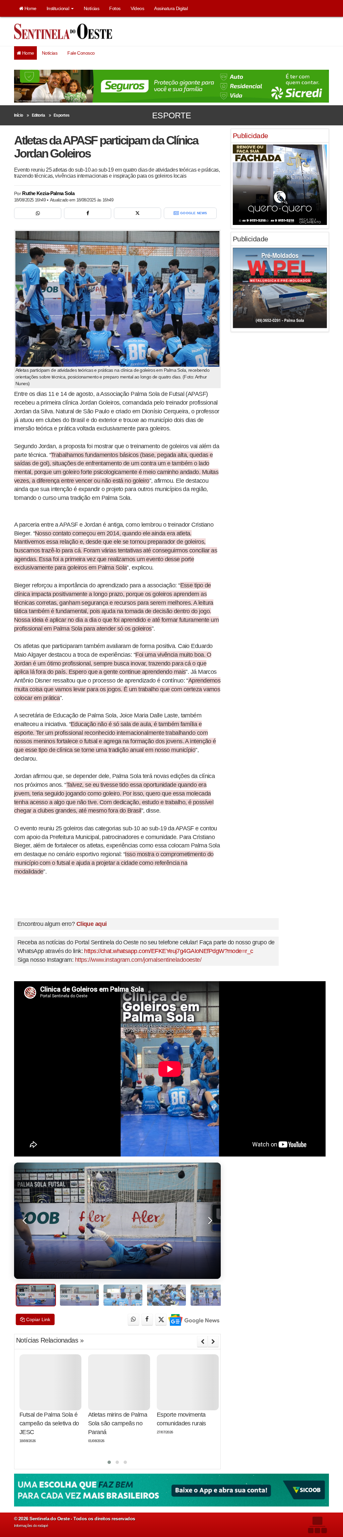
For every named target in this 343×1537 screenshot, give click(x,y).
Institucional (58, 8)
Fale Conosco (80, 53)
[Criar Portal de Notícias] (317, 1524)
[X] (137, 213)
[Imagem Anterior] (25, 1221)
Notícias (91, 8)
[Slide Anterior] (202, 1341)
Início (18, 115)
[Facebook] (87, 213)
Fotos (114, 8)
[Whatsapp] (37, 213)
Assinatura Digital (171, 8)
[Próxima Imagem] (210, 1221)
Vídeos (137, 8)
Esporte (171, 115)
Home (29, 8)
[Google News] (193, 1319)
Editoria (38, 115)
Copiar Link (37, 1319)
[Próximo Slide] (213, 1341)
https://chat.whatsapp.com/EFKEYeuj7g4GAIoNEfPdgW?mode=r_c (168, 951)
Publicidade (250, 135)
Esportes (62, 115)
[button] (109, 1462)
